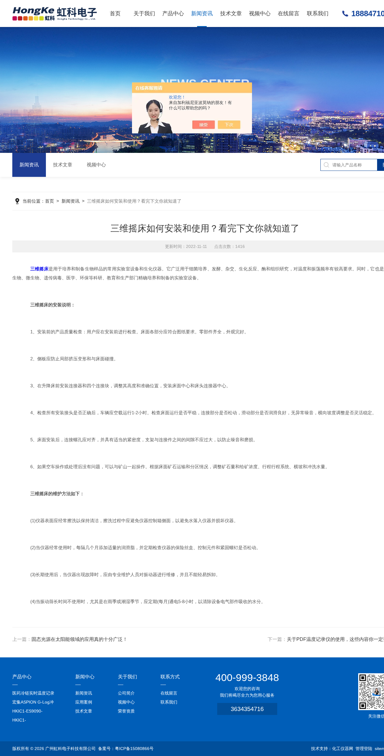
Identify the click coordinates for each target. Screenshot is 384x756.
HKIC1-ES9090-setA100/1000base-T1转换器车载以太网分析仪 (33, 712)
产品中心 (173, 13)
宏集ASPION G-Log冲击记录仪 (33, 703)
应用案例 (83, 702)
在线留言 (288, 13)
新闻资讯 (202, 13)
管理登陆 (364, 748)
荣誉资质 (126, 711)
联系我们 (317, 13)
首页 (115, 13)
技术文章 (231, 13)
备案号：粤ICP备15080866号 (126, 748)
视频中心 (260, 13)
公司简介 (126, 693)
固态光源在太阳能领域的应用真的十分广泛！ (80, 639)
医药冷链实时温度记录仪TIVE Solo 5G (33, 694)
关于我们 (144, 13)
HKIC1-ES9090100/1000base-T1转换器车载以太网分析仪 (34, 721)
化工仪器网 (342, 748)
